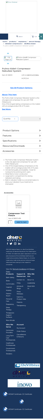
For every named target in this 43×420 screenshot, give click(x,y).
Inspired (9, 287)
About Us (30, 280)
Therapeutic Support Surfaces (10, 315)
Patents (19, 302)
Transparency (21, 305)
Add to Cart (21, 222)
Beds (8, 281)
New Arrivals (10, 320)
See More (6, 109)
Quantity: (7, 119)
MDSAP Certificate (15, 394)
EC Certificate (27, 394)
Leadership (31, 283)
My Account (21, 328)
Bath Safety (10, 277)
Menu (4, 36)
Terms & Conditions (19, 269)
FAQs (18, 283)
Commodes (10, 284)
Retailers (9, 354)
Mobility (9, 290)
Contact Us (20, 280)
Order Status (21, 331)
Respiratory (10, 304)
